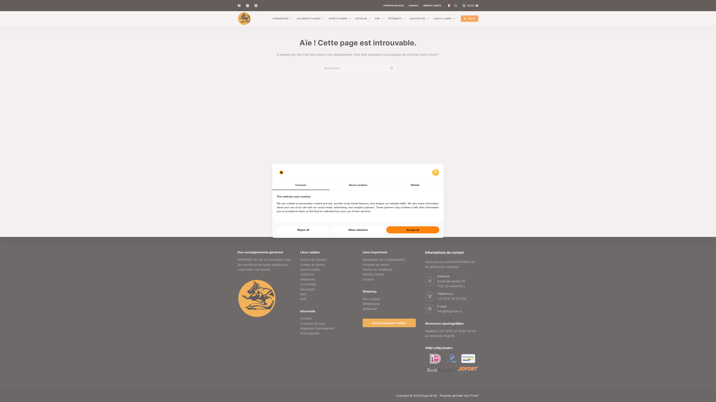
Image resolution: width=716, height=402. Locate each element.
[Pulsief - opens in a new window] (435, 172)
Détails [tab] (415, 185)
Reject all (303, 229)
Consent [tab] (300, 185)
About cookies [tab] (358, 185)
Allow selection (358, 229)
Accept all (412, 229)
